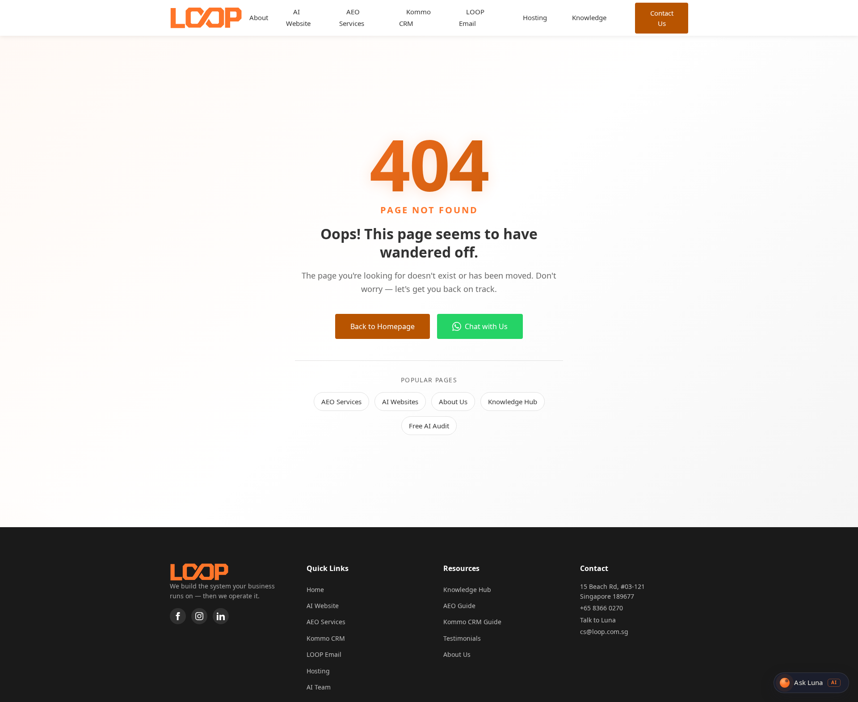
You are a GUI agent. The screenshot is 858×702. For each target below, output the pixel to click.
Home (315, 589)
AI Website (298, 17)
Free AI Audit (429, 425)
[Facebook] (178, 616)
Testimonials (462, 638)
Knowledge (589, 17)
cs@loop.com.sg (604, 631)
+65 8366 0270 (601, 608)
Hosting (535, 17)
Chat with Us (486, 326)
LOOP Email (471, 17)
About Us (453, 401)
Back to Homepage (382, 326)
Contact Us (661, 18)
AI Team (319, 687)
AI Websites (400, 401)
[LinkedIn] (221, 616)
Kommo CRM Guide (472, 621)
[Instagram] (199, 616)
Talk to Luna (598, 620)
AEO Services (351, 17)
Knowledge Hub (512, 401)
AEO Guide (459, 605)
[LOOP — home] (206, 18)
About (258, 17)
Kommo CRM (415, 17)
